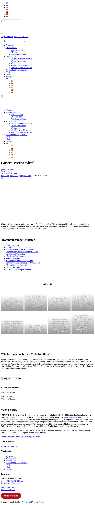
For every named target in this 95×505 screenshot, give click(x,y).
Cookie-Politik (38, 502)
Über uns (9, 456)
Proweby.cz (26, 502)
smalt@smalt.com (8, 487)
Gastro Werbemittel (13, 267)
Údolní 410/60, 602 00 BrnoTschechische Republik (12, 482)
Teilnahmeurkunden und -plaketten (19, 261)
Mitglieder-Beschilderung (16, 256)
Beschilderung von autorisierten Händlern (22, 252)
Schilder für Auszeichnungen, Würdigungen (23, 263)
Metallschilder (17, 417)
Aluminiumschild (74, 417)
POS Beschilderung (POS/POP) (18, 247)
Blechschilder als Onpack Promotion (20, 265)
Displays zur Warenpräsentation (18, 269)
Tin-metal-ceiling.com (9, 446)
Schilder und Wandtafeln (15, 254)
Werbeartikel (11, 460)
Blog (8, 467)
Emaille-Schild (48, 417)
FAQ (8, 465)
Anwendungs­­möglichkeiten (20, 176)
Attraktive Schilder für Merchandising (21, 249)
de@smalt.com (7, 37)
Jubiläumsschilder (13, 258)
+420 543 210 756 (21, 37)
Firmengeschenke (13, 245)
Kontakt (9, 469)
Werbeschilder (11, 458)
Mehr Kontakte (11, 495)
